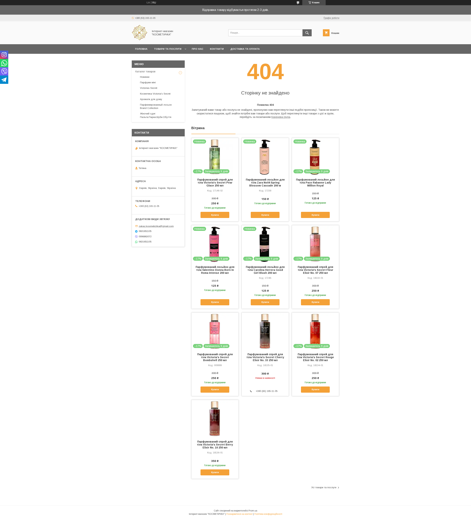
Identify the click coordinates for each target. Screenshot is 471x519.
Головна (141, 49)
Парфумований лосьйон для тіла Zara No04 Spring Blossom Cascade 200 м (265, 182)
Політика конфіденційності (268, 514)
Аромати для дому (151, 99)
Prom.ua (253, 510)
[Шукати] (307, 32)
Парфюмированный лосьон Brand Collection (156, 106)
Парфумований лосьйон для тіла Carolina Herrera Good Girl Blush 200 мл (265, 269)
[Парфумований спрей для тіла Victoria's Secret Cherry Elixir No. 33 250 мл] (265, 331)
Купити (215, 215)
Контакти (217, 49)
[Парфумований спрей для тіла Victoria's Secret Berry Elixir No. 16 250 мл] (215, 418)
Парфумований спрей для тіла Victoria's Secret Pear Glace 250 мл (215, 182)
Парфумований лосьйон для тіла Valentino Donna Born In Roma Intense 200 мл (215, 269)
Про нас (197, 49)
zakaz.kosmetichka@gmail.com (156, 226)
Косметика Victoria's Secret (155, 93)
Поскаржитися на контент (239, 514)
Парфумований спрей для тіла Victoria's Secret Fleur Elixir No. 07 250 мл (315, 269)
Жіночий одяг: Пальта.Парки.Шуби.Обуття (155, 115)
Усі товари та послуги (323, 487)
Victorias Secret (148, 88)
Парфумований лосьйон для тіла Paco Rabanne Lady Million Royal (315, 182)
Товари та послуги (167, 49)
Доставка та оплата (245, 49)
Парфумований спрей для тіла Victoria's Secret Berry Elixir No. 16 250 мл (215, 444)
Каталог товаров (145, 71)
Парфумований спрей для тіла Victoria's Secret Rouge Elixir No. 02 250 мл (315, 357)
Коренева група (280, 117)
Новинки (144, 77)
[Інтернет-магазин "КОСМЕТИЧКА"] (139, 39)
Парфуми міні (148, 82)
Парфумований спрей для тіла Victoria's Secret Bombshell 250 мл (215, 357)
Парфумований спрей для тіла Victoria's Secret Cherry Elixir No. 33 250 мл (265, 357)
